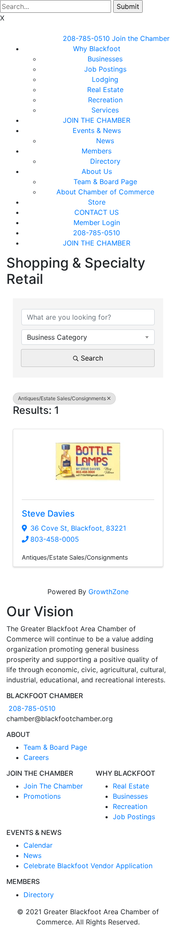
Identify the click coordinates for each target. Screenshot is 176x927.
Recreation (105, 99)
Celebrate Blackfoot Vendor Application (88, 865)
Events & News (97, 130)
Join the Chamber (141, 38)
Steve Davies (48, 513)
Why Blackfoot (96, 48)
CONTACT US (96, 212)
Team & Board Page (105, 181)
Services (105, 110)
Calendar (38, 845)
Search (92, 358)
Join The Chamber (53, 786)
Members (96, 151)
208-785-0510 (86, 38)
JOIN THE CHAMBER (96, 120)
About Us (97, 171)
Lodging (105, 79)
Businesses (105, 59)
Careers (36, 757)
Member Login (96, 222)
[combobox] (88, 337)
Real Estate (105, 89)
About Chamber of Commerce (105, 192)
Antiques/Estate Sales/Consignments (62, 398)
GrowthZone (108, 591)
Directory (105, 161)
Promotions (42, 796)
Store (97, 202)
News (105, 140)
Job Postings (105, 69)
